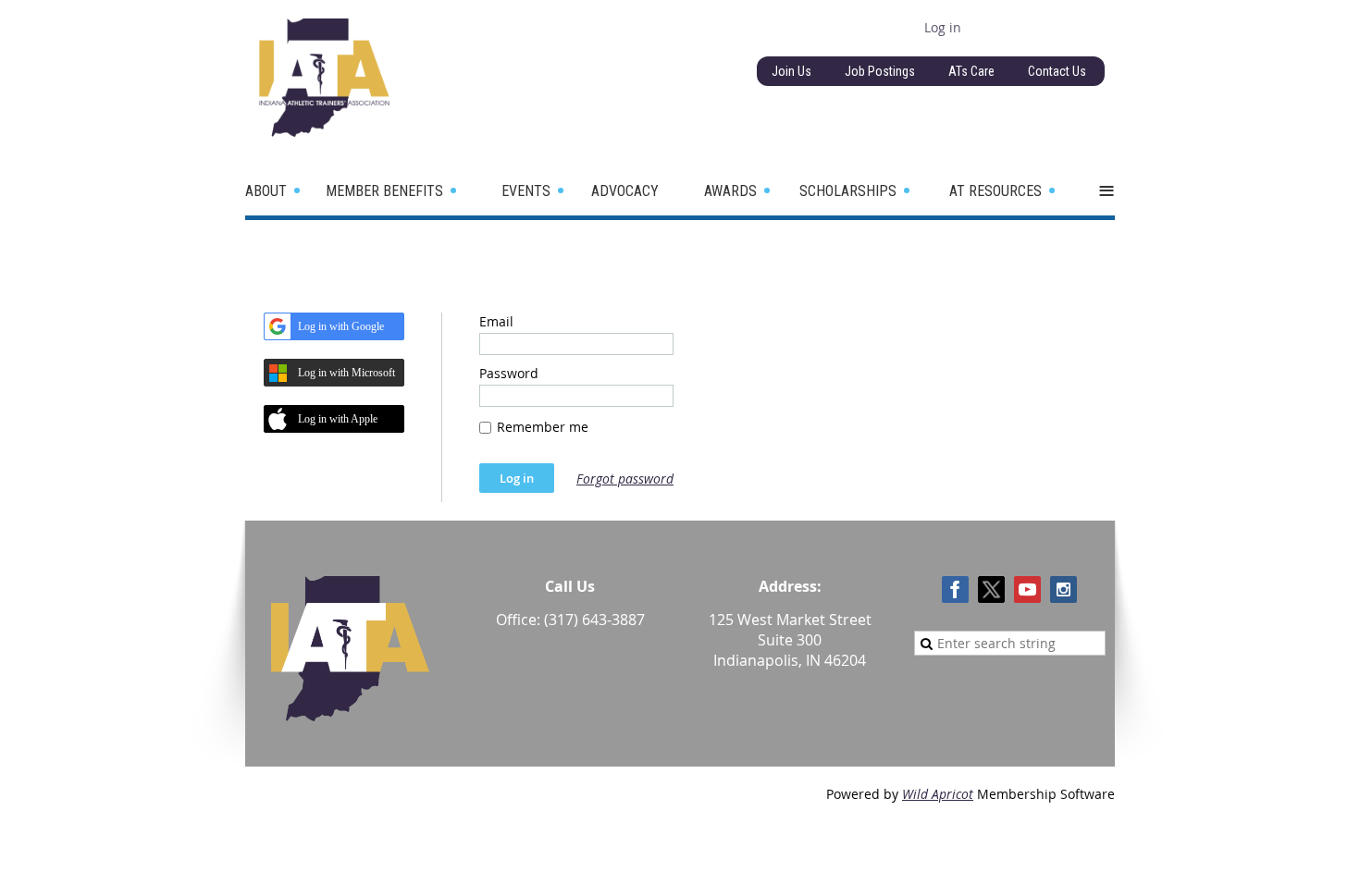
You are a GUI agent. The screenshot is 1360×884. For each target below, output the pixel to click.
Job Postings (880, 71)
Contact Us (1057, 71)
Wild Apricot (937, 794)
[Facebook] (955, 589)
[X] (991, 589)
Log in (942, 27)
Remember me (542, 427)
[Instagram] (1063, 589)
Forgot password (625, 478)
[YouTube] (1027, 589)
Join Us (791, 71)
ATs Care (971, 71)
